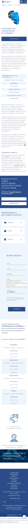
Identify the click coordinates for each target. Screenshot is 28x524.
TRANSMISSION (14, 350)
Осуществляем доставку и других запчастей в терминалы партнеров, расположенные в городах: (13, 328)
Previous (20, 465)
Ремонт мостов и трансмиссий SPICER (14, 456)
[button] (21, 2)
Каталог (14, 481)
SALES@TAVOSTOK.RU (14, 428)
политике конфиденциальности (9, 522)
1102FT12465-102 (13, 360)
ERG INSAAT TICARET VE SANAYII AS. (14, 80)
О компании (14, 473)
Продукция (14, 474)
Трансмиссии (14, 98)
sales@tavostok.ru (19, 165)
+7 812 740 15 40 (14, 426)
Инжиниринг (14, 478)
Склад (14, 480)
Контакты (14, 488)
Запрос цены (14, 38)
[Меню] (25, 2)
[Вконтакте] (4, 501)
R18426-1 (13, 390)
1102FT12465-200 (13, 375)
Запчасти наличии (14, 483)
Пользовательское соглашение (14, 507)
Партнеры (14, 486)
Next (24, 465)
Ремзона (14, 485)
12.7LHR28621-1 (14, 344)
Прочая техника (14, 92)
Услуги (14, 476)
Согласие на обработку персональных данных (14, 505)
